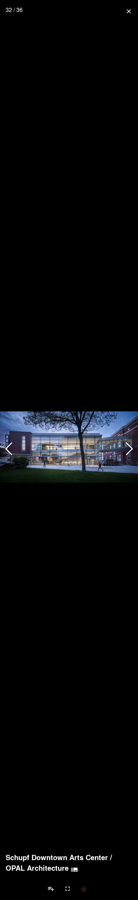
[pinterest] (83, 889)
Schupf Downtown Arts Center (57, 857)
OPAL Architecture (37, 868)
